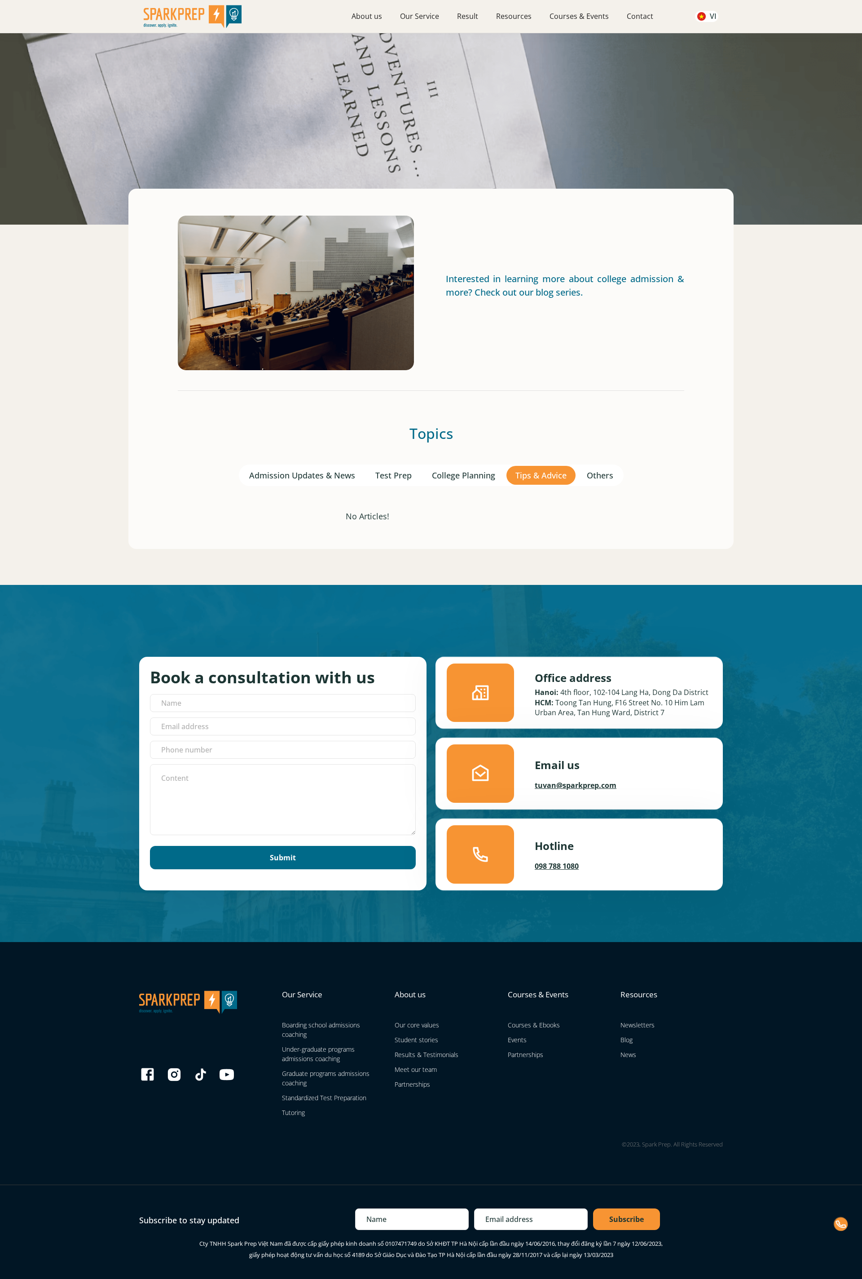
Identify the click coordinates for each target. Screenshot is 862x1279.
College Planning (463, 475)
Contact (640, 16)
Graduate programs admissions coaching (325, 1078)
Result (467, 16)
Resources (514, 16)
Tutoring (293, 1112)
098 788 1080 (557, 866)
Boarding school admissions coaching (321, 1030)
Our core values (417, 1025)
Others (600, 475)
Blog (626, 1040)
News (628, 1054)
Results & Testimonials (426, 1054)
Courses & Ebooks (534, 1025)
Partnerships (412, 1084)
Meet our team (416, 1069)
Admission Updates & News (302, 475)
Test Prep (393, 475)
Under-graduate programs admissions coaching (318, 1054)
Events (517, 1040)
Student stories (416, 1040)
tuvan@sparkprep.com (575, 785)
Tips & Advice (541, 475)
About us (367, 16)
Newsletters (637, 1025)
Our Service (419, 16)
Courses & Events (579, 16)
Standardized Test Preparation (324, 1097)
